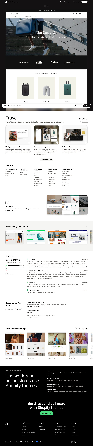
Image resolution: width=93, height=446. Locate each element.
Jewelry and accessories (28, 432)
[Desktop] (45, 6)
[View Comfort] (54, 204)
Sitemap (42, 442)
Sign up (84, 2)
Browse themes (64, 2)
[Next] (86, 226)
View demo (78, 105)
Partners (74, 429)
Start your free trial (46, 413)
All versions (37, 306)
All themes (18, 309)
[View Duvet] (63, 204)
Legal (73, 432)
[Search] (74, 2)
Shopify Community (60, 432)
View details (30, 306)
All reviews (9, 274)
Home (23, 434)
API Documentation (60, 429)
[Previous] (83, 226)
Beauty (24, 429)
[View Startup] (71, 204)
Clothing (24, 426)
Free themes (42, 429)
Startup (13, 122)
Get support (10, 309)
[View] (14, 237)
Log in (78, 2)
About (73, 426)
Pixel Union (85, 122)
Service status (75, 434)
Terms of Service (9, 442)
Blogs (56, 434)
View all (78, 328)
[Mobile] (48, 6)
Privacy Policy (19, 442)
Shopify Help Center (60, 426)
